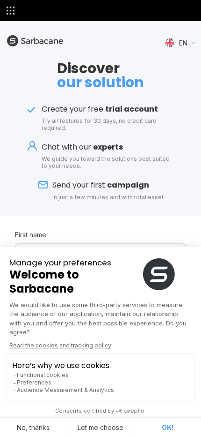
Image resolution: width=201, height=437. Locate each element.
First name (30, 235)
